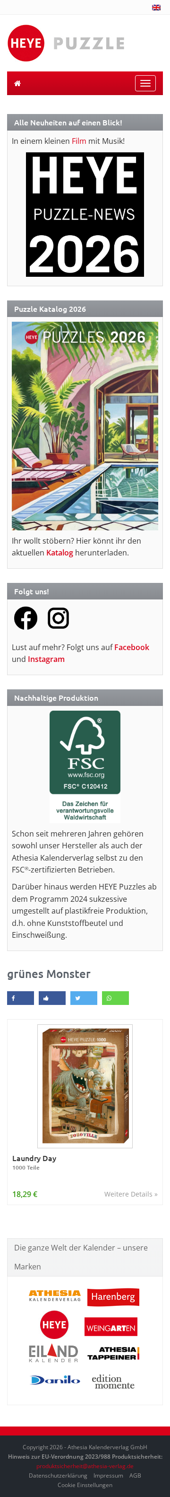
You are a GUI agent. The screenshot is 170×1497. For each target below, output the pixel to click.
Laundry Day (34, 1162)
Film (79, 141)
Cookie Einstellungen (85, 1485)
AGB (135, 1475)
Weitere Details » (131, 1193)
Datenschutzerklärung (58, 1475)
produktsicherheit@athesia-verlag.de (85, 1466)
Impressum (108, 1475)
